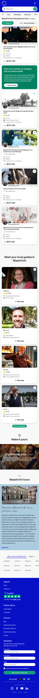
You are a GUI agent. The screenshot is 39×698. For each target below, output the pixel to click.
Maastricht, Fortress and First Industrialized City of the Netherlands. (18, 570)
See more (5, 547)
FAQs (5, 585)
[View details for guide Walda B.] (19, 286)
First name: (7, 649)
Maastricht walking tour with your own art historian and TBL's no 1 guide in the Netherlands (29, 566)
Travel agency (8, 609)
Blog (5, 621)
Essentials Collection (10, 628)
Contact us (7, 589)
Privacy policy (19, 692)
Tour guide (7, 612)
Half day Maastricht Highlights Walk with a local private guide (18, 561)
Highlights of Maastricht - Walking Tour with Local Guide (8, 561)
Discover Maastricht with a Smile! (8, 566)
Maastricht (27, 14)
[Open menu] (35, 3)
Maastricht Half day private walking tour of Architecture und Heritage (29, 561)
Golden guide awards (10, 625)
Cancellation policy (25, 692)
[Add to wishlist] (34, 29)
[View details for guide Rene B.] (19, 364)
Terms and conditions (14, 692)
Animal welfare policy (10, 632)
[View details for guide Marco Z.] (19, 325)
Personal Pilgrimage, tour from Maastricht (8, 570)
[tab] (17, 556)
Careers (6, 635)
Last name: (7, 655)
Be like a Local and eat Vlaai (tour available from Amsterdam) (18, 566)
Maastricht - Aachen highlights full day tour (29, 570)
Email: (5, 662)
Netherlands (17, 14)
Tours (8, 14)
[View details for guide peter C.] (19, 404)
